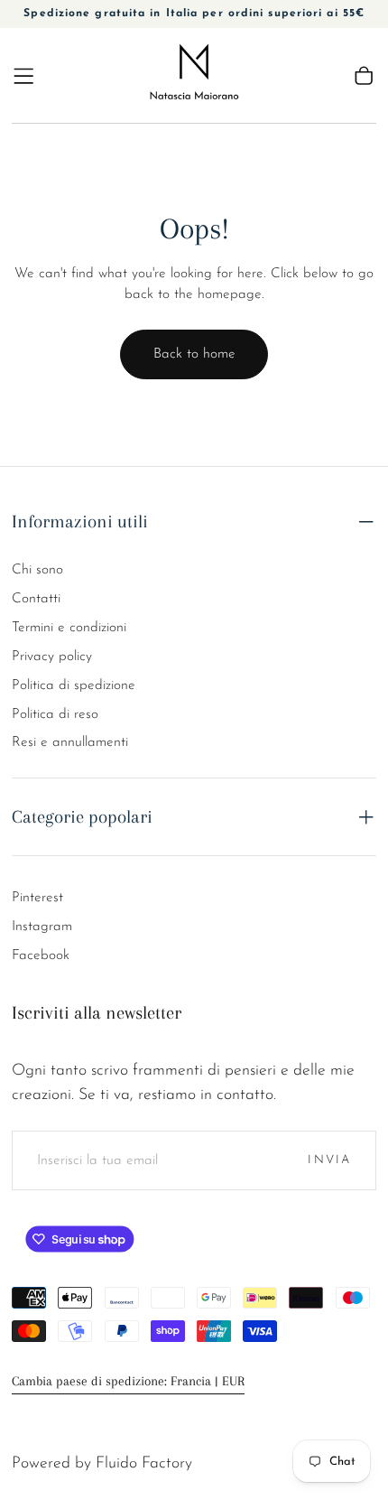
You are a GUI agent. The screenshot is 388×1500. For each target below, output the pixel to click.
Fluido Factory (144, 1463)
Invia (329, 1160)
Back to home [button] (194, 354)
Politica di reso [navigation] (55, 714)
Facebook (40, 955)
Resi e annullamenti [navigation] (70, 742)
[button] (23, 76)
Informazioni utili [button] (80, 521)
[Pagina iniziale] (194, 75)
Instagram (42, 926)
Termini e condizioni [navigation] (69, 627)
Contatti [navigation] (36, 599)
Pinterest (37, 897)
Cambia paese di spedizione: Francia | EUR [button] (128, 1381)
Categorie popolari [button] (82, 816)
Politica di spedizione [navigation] (73, 685)
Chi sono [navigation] (37, 570)
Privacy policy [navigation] (52, 656)
